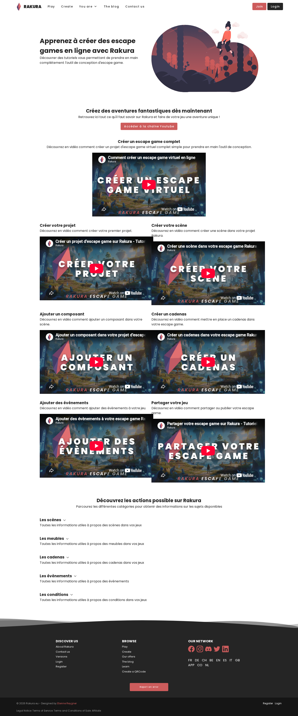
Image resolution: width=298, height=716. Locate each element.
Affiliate (96, 710)
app (191, 665)
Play (125, 647)
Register (61, 666)
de (197, 660)
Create (126, 652)
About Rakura (65, 647)
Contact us (63, 652)
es (225, 660)
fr (190, 660)
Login (59, 662)
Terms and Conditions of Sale (72, 710)
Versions (61, 656)
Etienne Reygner (67, 703)
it (231, 660)
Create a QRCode (134, 671)
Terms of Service (42, 710)
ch (204, 660)
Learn (125, 666)
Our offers (128, 656)
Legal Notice (23, 710)
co (200, 665)
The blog (128, 662)
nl (207, 665)
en (218, 660)
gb (237, 660)
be (211, 660)
